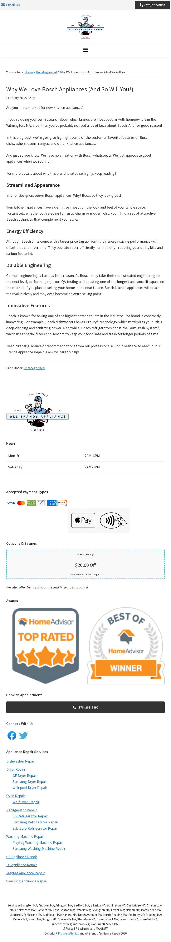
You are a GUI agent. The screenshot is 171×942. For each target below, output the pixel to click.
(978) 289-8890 (154, 5)
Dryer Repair (15, 769)
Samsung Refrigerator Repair (35, 822)
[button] (85, 49)
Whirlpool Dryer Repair (30, 787)
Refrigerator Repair (21, 810)
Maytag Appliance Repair (25, 873)
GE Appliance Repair (21, 856)
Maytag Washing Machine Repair (38, 842)
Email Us (13, 4)
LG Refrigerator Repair (30, 816)
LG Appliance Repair (21, 864)
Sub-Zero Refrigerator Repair (35, 828)
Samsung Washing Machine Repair (39, 848)
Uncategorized (34, 368)
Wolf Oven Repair (26, 802)
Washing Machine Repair (25, 836)
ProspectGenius (68, 933)
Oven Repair (15, 795)
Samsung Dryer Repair (30, 781)
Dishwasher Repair (20, 761)
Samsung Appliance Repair (26, 881)
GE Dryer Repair (25, 775)
